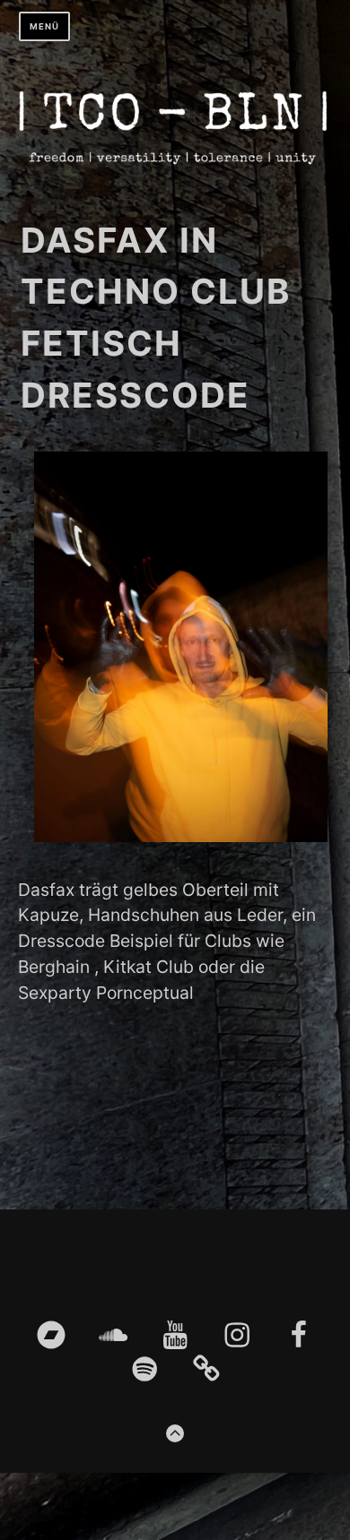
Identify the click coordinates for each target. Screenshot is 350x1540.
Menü (44, 26)
